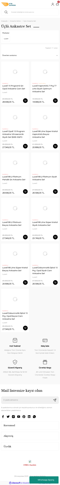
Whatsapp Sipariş (46, 480)
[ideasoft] (15, 483)
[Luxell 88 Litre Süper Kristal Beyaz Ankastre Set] (15, 253)
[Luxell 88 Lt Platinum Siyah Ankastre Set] (45, 163)
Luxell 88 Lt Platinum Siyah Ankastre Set (44, 178)
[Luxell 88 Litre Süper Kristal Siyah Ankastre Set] (45, 208)
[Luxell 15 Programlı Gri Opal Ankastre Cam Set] (15, 72)
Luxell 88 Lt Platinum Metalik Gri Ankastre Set (13, 178)
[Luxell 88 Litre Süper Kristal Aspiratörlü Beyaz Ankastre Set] (45, 117)
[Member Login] (52, 4)
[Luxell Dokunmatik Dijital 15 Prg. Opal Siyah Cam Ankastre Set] (45, 253)
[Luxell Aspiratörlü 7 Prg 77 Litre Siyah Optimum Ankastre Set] (45, 72)
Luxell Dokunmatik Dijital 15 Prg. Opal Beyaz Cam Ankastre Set (15, 316)
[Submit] (55, 400)
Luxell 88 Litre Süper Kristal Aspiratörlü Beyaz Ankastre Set (45, 134)
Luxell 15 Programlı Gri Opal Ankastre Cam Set (13, 87)
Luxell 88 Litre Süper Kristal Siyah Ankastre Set (45, 223)
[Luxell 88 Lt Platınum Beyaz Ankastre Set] (15, 208)
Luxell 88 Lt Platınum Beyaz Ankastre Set (11, 223)
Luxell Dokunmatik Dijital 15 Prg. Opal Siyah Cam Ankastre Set (45, 271)
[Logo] (8, 4)
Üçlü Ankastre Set (29, 21)
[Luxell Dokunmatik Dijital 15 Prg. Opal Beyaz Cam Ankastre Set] (15, 299)
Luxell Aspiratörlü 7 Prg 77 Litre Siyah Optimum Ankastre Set (44, 89)
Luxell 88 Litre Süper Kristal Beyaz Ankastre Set (15, 269)
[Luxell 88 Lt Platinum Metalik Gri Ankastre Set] (15, 163)
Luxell (4, 92)
